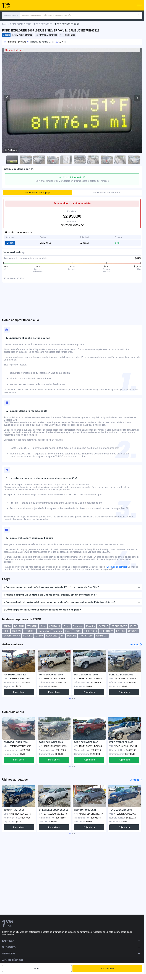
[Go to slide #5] (65, 160)
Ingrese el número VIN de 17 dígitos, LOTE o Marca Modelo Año (46, 15)
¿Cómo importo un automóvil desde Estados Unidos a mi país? (42, 609)
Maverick (90, 626)
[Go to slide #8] (106, 160)
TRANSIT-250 (86, 636)
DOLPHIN (19, 626)
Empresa (8, 940)
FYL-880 (120, 631)
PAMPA (7, 626)
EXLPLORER (90, 631)
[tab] (70, 698)
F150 (6, 631)
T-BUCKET (29, 631)
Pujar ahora (19, 692)
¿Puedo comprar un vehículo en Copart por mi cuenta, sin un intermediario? (50, 594)
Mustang (71, 636)
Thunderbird (44, 631)
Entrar (36, 968)
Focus (66, 626)
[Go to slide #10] (133, 160)
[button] (11, 15)
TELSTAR (32, 626)
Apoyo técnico (12, 960)
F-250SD (27, 636)
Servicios (8, 953)
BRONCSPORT (119, 626)
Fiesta (68, 631)
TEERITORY (107, 631)
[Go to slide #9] (119, 160)
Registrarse (107, 968)
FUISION (16, 631)
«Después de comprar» (116, 567)
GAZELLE (103, 626)
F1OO (77, 631)
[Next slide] (137, 98)
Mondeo (58, 631)
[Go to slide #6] (79, 160)
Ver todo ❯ (136, 644)
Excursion (78, 626)
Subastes (8, 947)
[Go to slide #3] (38, 160)
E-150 (133, 626)
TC (62, 636)
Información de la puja (37, 192)
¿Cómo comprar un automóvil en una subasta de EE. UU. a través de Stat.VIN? (51, 587)
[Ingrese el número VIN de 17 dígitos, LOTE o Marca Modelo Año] (139, 15)
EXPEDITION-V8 (12, 636)
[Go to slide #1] (11, 160)
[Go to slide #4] (52, 160)
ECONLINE (51, 636)
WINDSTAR (101, 636)
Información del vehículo (107, 192)
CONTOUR (54, 626)
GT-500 (39, 636)
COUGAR (133, 631)
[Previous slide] (7, 98)
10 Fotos (12, 150)
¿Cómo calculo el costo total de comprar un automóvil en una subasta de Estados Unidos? (59, 602)
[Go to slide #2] (25, 160)
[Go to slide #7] (92, 160)
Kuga (43, 626)
